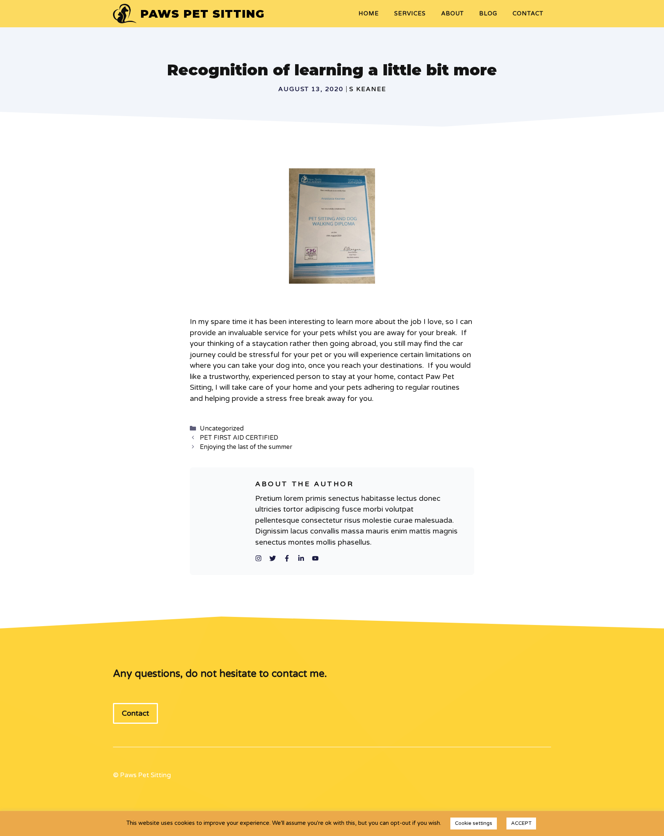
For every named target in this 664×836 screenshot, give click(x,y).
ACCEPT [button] (521, 823)
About (452, 13)
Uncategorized (222, 428)
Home (369, 13)
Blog (488, 13)
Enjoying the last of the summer (246, 447)
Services (410, 13)
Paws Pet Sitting (202, 13)
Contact (528, 13)
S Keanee (367, 89)
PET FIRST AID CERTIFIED (239, 438)
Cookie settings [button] (473, 823)
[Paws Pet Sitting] (124, 13)
